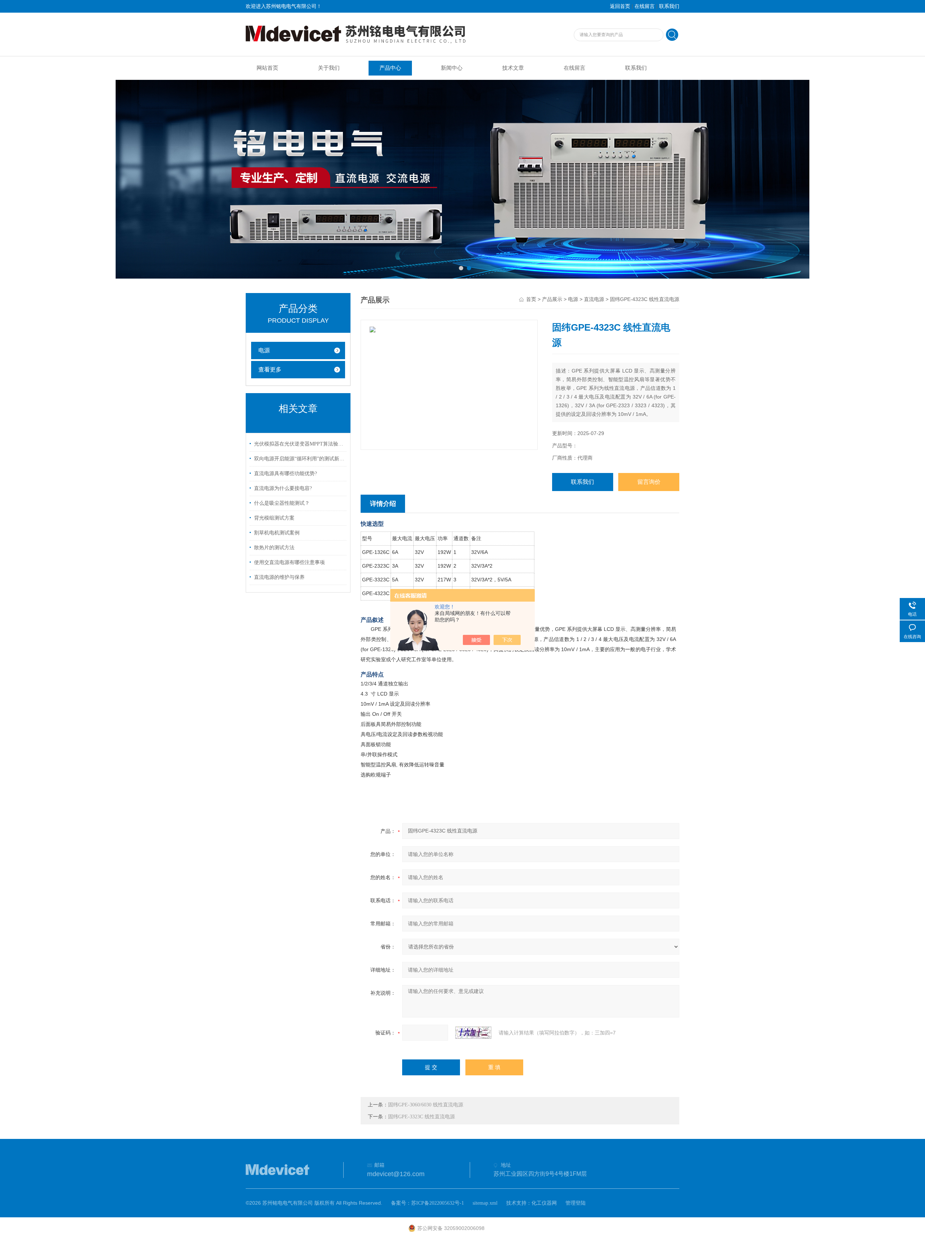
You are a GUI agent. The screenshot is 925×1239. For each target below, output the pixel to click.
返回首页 (620, 6)
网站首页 (267, 68)
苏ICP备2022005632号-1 (437, 1203)
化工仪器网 (544, 1203)
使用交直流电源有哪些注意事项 (289, 562)
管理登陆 (575, 1203)
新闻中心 (451, 68)
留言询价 (649, 482)
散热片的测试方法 (274, 547)
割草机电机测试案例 (277, 532)
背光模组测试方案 (274, 518)
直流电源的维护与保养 (279, 577)
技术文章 (513, 68)
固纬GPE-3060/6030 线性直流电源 (425, 1104)
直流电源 (594, 299)
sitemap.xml (485, 1203)
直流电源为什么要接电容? (283, 488)
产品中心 (390, 68)
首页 (531, 299)
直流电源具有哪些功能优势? (285, 473)
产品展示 (552, 299)
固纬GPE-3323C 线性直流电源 (421, 1116)
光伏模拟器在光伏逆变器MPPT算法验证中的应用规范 (299, 444)
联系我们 (669, 6)
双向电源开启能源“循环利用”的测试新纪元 (299, 458)
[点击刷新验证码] (473, 1033)
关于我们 (329, 68)
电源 (264, 350)
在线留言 (644, 6)
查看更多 (269, 369)
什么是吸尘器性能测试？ (282, 503)
